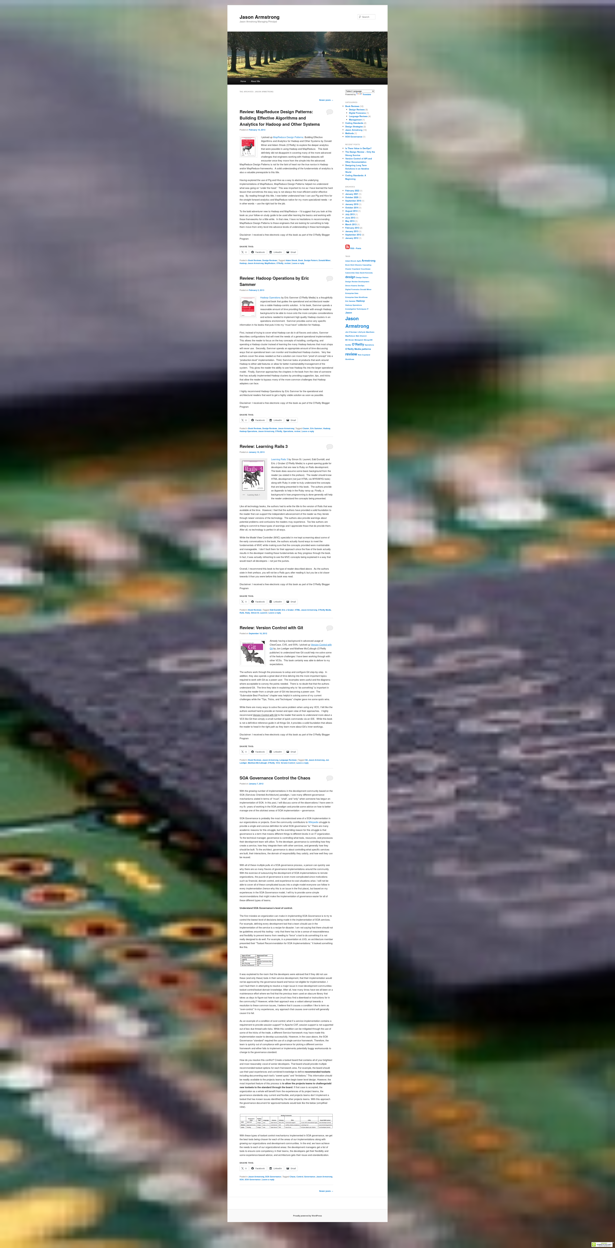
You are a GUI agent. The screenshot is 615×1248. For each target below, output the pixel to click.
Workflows (349, 359)
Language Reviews (288, 759)
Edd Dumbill (275, 609)
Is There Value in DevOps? (358, 148)
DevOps (361, 285)
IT (368, 309)
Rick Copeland (364, 355)
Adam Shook (291, 260)
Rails (242, 612)
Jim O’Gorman (351, 332)
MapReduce (270, 263)
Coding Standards (354, 122)
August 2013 (351, 210)
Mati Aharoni (361, 336)
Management (355, 119)
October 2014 (351, 207)
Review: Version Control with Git (271, 627)
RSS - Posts (355, 248)
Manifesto (370, 332)
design (350, 277)
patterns (366, 348)
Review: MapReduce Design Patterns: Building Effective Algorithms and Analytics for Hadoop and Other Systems (280, 118)
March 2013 (351, 224)
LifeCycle (361, 332)
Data (357, 273)
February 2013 (352, 227)
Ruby (247, 612)
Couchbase (365, 269)
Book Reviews (254, 260)
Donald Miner (325, 260)
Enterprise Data (351, 293)
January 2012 (351, 237)
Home (243, 81)
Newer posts (326, 100)
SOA (242, 1179)
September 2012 (353, 234)
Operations (288, 431)
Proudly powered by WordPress (307, 1215)
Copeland (356, 269)
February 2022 (352, 190)
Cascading (366, 265)
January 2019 (351, 204)
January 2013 (351, 231)
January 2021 (351, 193)
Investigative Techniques (355, 309)
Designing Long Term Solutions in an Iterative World (357, 168)
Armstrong (368, 260)
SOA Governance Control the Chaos (275, 778)
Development (363, 281)
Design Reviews (269, 260)
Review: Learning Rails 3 (264, 446)
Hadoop (243, 263)
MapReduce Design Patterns (288, 137)
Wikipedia (313, 822)
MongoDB (368, 340)
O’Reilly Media (324, 609)
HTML (297, 609)
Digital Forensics (357, 112)
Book (300, 260)
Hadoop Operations (270, 297)
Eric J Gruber (288, 609)
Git (306, 759)
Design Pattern (311, 260)
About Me (255, 81)
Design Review (351, 281)
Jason (348, 312)
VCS (278, 762)
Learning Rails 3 (279, 459)
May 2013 (349, 220)
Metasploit (359, 340)
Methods (349, 133)
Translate (367, 94)
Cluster (306, 428)
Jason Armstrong (259, 16)
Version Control (288, 762)
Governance (309, 1176)
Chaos (292, 1176)
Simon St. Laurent (259, 612)
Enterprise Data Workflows (356, 297)
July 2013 (350, 214)
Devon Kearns (351, 285)
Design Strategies (354, 126)
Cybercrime (350, 273)
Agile (359, 261)
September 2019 (353, 200)
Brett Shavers (356, 265)
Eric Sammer (316, 428)
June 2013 (350, 217)
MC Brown (349, 340)
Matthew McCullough (257, 762)
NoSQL (348, 345)
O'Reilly (279, 263)
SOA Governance (273, 1176)
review (287, 263)
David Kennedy (366, 273)
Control (299, 1176)
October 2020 (351, 197)
